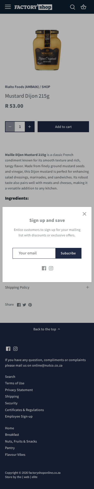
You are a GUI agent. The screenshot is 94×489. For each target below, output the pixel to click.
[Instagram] (51, 268)
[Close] (84, 213)
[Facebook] (44, 268)
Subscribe (68, 253)
